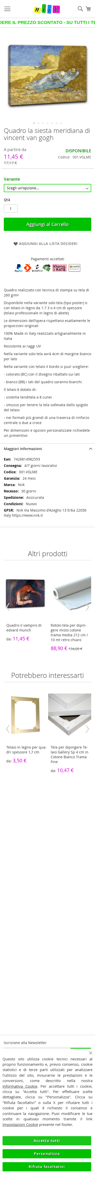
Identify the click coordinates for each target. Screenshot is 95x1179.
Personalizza (47, 1153)
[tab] (47, 448)
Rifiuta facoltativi (47, 1166)
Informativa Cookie (20, 1086)
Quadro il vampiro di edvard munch (24, 627)
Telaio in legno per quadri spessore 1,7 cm (26, 749)
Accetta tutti (47, 1140)
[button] (34, 123)
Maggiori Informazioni (23, 448)
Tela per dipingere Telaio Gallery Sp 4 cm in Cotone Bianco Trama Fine (69, 754)
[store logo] (47, 9)
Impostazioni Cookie (20, 1124)
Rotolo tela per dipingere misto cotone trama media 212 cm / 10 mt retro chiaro (69, 632)
